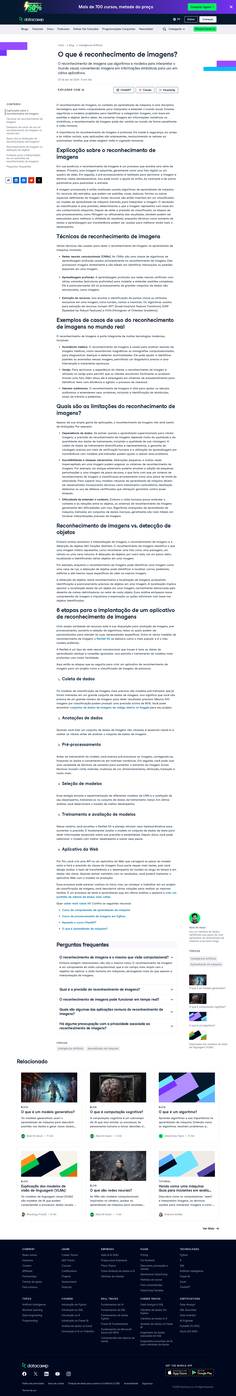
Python (184, 1255)
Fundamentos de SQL (113, 1310)
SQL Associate (188, 1310)
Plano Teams (108, 1265)
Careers (26, 1265)
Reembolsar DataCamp (154, 1274)
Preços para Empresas (114, 1260)
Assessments (69, 1281)
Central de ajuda (32, 1281)
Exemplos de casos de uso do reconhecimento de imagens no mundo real (24, 130)
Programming (30, 1320)
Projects (66, 1276)
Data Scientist (188, 1315)
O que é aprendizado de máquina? (84, 928)
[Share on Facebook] (24, 180)
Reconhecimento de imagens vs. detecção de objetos (24, 148)
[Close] (231, 7)
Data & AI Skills (110, 1255)
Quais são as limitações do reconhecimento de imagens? (23, 140)
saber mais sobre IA (77, 903)
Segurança (147, 1383)
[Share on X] (39, 180)
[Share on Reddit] (31, 180)
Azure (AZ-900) (188, 1331)
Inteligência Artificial (90, 45)
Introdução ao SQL (72, 1310)
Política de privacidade (33, 1383)
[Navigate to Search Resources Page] (164, 29)
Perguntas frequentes (18, 166)
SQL (182, 1265)
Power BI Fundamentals (114, 1324)
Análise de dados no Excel (77, 1326)
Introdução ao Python (74, 1304)
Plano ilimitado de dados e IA (118, 1271)
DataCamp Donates (151, 1290)
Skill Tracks (68, 1260)
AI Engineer (186, 1320)
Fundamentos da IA (112, 1304)
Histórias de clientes (112, 1276)
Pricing (144, 1255)
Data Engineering (32, 1315)
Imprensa (27, 1260)
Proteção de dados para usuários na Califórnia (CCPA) (94, 1383)
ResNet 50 (103, 638)
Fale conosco (29, 1287)
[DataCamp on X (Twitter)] (35, 1374)
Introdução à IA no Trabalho (78, 1331)
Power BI (185, 1276)
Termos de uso (29, 1390)
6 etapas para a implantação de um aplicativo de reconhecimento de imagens (23, 158)
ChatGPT (185, 1287)
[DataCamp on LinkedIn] (46, 1374)
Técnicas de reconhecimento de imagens (24, 120)
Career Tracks (70, 1255)
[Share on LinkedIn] (16, 180)
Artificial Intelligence (191, 1271)
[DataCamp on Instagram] (69, 1374)
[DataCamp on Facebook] (24, 1374)
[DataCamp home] (46, 1366)
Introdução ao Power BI (75, 1320)
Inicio (61, 45)
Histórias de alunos (151, 1279)
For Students (147, 1260)
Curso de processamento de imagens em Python (93, 916)
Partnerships (29, 1276)
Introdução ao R (71, 1315)
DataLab (67, 1287)
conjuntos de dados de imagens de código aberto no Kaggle (109, 707)
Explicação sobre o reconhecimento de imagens (22, 112)
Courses (66, 1265)
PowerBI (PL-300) (190, 1326)
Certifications (69, 1271)
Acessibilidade (131, 1383)
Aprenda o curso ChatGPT (79, 922)
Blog (71, 45)
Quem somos (29, 1255)
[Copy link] (8, 180)
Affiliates (27, 1271)
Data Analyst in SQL (151, 1304)
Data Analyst (187, 1304)
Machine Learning (32, 1310)
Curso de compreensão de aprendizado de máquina (96, 910)
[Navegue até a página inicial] (32, 19)
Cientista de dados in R (153, 1318)
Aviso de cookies (56, 1383)
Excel (183, 1281)
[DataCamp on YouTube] (57, 1374)
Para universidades (151, 1285)
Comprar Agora (201, 7)
